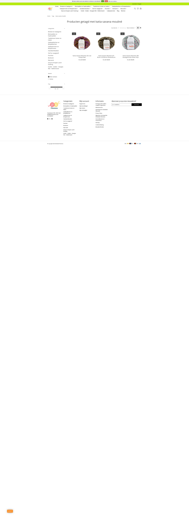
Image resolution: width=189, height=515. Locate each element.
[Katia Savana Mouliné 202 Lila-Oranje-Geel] (82, 42)
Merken (123, 11)
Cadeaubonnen (111, 11)
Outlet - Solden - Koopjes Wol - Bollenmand (55, 67)
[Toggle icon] (135, 8)
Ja (102, 1)
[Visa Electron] (140, 143)
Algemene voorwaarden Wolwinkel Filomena (101, 116)
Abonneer (136, 104)
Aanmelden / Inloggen (136, 4)
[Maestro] (130, 143)
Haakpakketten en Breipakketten (53, 43)
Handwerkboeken (53, 51)
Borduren (51, 58)
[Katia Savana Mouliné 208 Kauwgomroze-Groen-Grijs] (131, 42)
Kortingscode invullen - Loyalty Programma (101, 104)
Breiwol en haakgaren (54, 32)
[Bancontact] (133, 143)
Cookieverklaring (100, 124)
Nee (106, 1)
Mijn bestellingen (83, 106)
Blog (118, 11)
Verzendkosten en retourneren (100, 119)
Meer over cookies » (112, 1)
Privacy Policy (99, 113)
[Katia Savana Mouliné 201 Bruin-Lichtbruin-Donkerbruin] (106, 42)
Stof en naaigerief (53, 53)
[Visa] (138, 143)
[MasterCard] (135, 143)
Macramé (51, 60)
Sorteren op (123, 28)
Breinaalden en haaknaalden (52, 35)
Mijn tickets (82, 108)
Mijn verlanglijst (83, 110)
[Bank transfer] (125, 143)
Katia (51, 79)
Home (56, 6)
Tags (53, 16)
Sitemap (98, 122)
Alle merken (53, 77)
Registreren (82, 103)
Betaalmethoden (100, 127)
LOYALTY (10, 511)
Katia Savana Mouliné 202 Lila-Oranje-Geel (82, 56)
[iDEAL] (128, 143)
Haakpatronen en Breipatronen (53, 47)
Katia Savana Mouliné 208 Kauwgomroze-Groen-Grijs (131, 56)
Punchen (50, 55)
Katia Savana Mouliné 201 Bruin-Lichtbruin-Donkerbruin (106, 56)
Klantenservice (99, 107)
